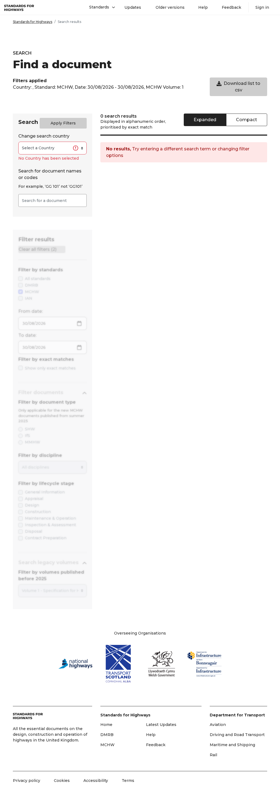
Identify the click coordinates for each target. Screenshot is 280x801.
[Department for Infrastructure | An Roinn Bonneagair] (204, 663)
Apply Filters (63, 123)
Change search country (43, 136)
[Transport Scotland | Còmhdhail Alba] (118, 664)
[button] (100, 7)
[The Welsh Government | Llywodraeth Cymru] (161, 664)
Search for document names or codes (49, 174)
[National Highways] (75, 664)
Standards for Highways (32, 22)
